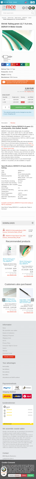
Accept (30, 475)
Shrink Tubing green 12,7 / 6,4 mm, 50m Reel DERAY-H (26, 263)
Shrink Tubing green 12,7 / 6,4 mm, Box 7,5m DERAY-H (9, 260)
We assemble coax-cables (10, 330)
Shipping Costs (7, 338)
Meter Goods (18, 17)
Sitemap (5, 350)
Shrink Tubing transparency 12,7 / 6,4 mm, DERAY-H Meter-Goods (9, 300)
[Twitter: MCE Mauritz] (34, 2)
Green (29, 17)
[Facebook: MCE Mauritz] (31, 2)
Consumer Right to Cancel (10, 345)
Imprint (4, 348)
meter (30, 143)
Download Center (7, 353)
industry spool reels (8, 148)
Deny (24, 475)
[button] (3, 64)
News (4, 328)
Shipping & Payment (8, 335)
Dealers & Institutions (8, 333)
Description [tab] (4, 123)
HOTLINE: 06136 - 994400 (10, 2)
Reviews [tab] (13, 123)
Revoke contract (8, 356)
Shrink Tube (10, 17)
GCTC (4, 340)
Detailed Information (14, 475)
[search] (33, 13)
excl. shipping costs (29, 91)
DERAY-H (24, 17)
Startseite (4, 17)
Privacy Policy (6, 343)
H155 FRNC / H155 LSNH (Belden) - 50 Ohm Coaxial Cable (25, 301)
